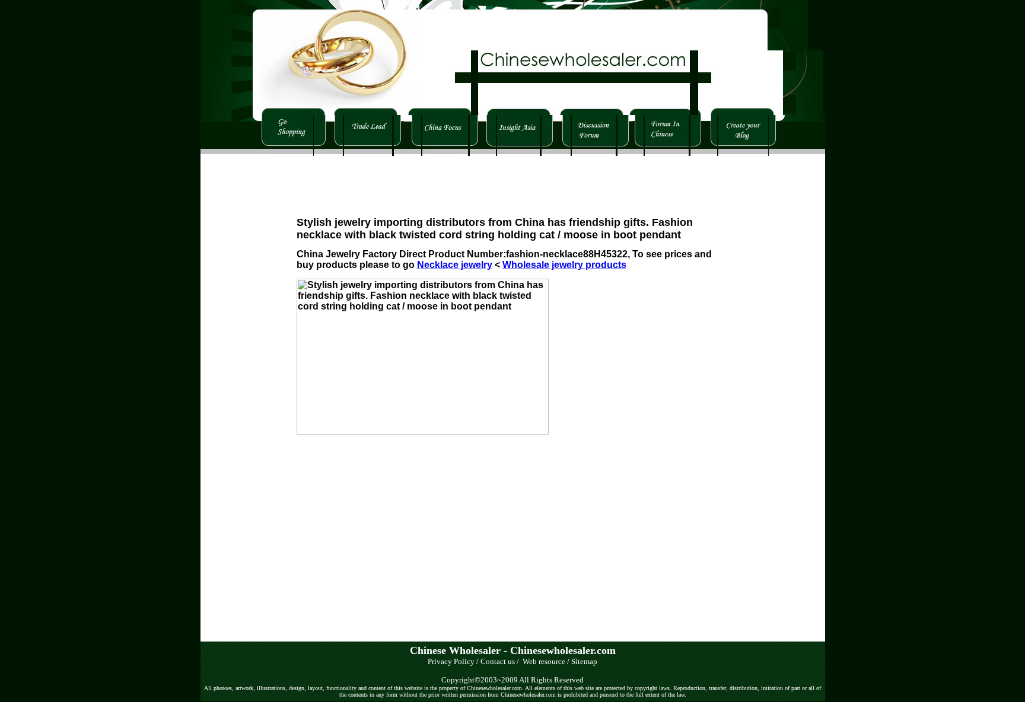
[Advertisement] (512, 182)
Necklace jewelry (454, 265)
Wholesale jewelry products (564, 265)
